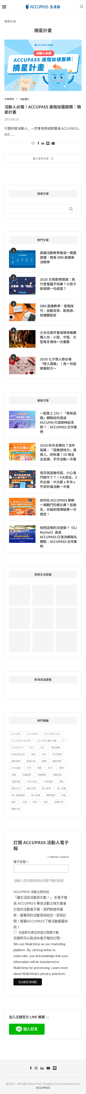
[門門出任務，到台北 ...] (66, 618)
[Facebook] (31, 1068)
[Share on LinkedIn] (42, 143)
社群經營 (48, 781)
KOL (43, 747)
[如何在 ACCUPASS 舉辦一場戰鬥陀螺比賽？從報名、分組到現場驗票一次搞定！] (22, 506)
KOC (32, 747)
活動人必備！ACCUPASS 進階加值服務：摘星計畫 (42, 109)
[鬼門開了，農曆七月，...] (19, 618)
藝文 (13, 801)
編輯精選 (50, 795)
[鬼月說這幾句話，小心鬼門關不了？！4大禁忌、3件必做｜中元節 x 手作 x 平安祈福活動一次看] (22, 479)
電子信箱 (20, 862)
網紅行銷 (31, 788)
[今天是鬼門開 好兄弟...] (19, 641)
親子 (35, 801)
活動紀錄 (57, 774)
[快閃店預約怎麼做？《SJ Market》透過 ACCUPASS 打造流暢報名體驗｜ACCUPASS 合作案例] (22, 534)
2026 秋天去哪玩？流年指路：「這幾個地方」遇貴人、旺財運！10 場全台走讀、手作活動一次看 (58, 452)
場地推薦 (55, 747)
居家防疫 (15, 761)
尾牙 (44, 754)
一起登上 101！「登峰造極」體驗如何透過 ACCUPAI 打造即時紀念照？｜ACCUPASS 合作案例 (58, 422)
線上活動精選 (18, 795)
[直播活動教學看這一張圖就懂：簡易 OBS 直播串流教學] (22, 259)
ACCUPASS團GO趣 (46, 740)
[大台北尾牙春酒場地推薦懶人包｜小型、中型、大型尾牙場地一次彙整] (22, 339)
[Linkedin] (42, 1068)
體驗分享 (15, 808)
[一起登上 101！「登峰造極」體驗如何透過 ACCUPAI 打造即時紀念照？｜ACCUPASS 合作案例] (22, 419)
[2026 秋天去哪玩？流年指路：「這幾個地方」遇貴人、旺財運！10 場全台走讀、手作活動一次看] (22, 451)
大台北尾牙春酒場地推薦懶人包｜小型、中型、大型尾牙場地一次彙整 (58, 337)
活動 (13, 774)
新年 (50, 767)
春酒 (61, 767)
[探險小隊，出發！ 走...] (43, 641)
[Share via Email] (53, 143)
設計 (46, 801)
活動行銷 (15, 781)
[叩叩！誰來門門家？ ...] (43, 618)
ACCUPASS (32, 733)
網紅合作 (15, 788)
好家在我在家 (18, 754)
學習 (33, 754)
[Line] (54, 1068)
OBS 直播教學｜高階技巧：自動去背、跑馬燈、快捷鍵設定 (58, 310)
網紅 (61, 781)
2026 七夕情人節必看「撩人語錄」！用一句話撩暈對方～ (58, 364)
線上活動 (61, 788)
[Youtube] (48, 1068)
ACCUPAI (16, 733)
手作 (29, 767)
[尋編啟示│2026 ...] (19, 595)
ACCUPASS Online (21, 740)
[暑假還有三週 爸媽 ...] (66, 641)
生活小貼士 (32, 781)
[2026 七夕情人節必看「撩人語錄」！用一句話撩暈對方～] (22, 365)
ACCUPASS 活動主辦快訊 (31, 892)
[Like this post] (33, 143)
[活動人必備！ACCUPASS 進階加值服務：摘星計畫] (43, 65)
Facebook (17, 747)
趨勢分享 (59, 801)
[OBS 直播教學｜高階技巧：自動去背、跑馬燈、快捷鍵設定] (22, 312)
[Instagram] (36, 1068)
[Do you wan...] (43, 595)
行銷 (24, 801)
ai (64, 740)
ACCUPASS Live (52, 733)
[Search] (81, 6)
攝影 (39, 767)
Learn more (59, 968)
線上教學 (46, 788)
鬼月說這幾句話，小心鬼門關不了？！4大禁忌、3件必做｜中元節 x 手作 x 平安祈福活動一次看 (58, 479)
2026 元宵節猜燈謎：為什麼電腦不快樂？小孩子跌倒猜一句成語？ (58, 284)
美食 (64, 795)
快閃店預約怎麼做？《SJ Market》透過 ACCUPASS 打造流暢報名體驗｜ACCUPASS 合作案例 (58, 536)
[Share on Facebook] (38, 143)
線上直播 (35, 795)
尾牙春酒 (57, 754)
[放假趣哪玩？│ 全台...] (66, 595)
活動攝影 (41, 774)
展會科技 (31, 761)
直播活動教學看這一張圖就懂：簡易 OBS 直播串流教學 (58, 257)
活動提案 (26, 774)
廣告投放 (57, 761)
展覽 (44, 761)
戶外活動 (15, 767)
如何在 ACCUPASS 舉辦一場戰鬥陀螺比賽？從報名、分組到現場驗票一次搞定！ (58, 507)
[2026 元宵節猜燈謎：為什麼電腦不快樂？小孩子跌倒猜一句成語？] (22, 285)
